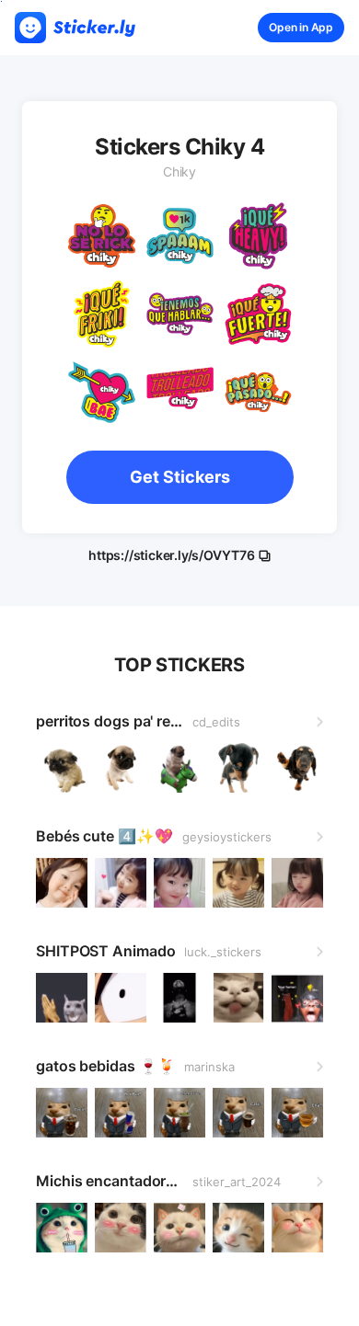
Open (301, 27)
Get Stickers (180, 476)
